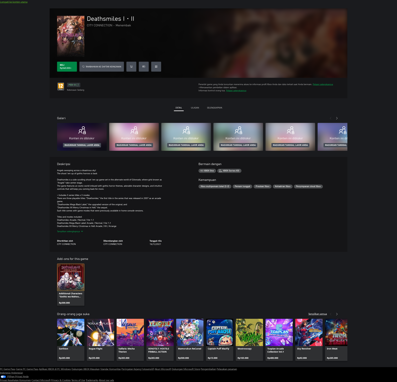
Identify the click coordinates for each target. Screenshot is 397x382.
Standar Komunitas (110, 369)
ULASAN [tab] (195, 107)
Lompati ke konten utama (13, 1)
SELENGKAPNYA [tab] (214, 107)
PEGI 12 (72, 85)
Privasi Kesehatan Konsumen (15, 380)
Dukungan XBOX (80, 369)
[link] (70, 285)
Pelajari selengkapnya (323, 84)
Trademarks (92, 380)
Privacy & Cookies (61, 380)
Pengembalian (208, 369)
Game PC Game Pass (27, 369)
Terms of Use (78, 380)
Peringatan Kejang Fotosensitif (137, 369)
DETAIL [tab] (179, 107)
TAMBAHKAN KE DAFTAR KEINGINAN (103, 66)
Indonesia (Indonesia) (11, 372)
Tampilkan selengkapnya (68, 231)
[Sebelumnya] (331, 118)
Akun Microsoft (163, 369)
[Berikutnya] (337, 118)
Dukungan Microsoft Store (186, 369)
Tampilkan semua (317, 313)
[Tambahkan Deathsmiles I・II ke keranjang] (131, 67)
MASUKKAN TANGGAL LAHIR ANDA (82, 145)
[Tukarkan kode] (156, 67)
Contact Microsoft (41, 380)
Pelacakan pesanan (227, 369)
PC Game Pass (7, 369)
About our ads (106, 380)
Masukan (95, 369)
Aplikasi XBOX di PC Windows (55, 369)
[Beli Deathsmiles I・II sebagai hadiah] (144, 67)
